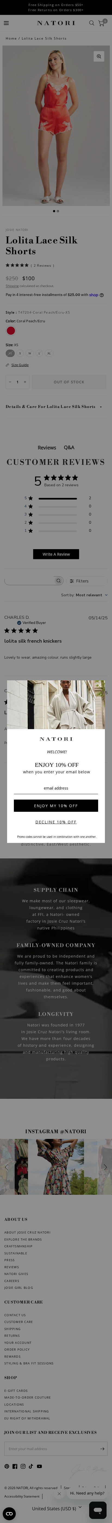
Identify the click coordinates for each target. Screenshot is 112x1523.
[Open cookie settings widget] (9, 1513)
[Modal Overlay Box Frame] (56, 761)
